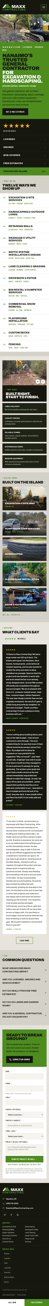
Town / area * (11, 1131)
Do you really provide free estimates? (19, 992)
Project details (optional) (17, 1142)
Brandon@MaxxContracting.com (19, 1208)
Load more (24, 940)
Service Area (8, 1249)
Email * (8, 1097)
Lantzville (7, 1258)
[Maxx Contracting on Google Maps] (17, 1214)
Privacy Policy (31, 1172)
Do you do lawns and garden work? (20, 1004)
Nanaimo (7, 1254)
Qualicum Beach (9, 1277)
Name (8, 1071)
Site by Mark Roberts (8, 1295)
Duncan (6, 1282)
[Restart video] (43, 382)
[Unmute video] (38, 382)
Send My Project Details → (24, 1159)
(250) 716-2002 (12, 1203)
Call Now (12, 1302)
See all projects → (12, 615)
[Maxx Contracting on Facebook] (11, 1214)
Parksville (7, 1272)
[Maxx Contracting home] (13, 7)
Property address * (13, 1120)
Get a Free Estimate (15, 111)
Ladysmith (7, 1268)
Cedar (6, 1263)
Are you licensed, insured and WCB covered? (21, 981)
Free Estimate (36, 1302)
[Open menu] (44, 7)
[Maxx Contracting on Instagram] (4, 1214)
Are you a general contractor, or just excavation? (22, 1015)
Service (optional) (13, 1109)
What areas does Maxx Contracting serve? (16, 970)
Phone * (9, 1083)
